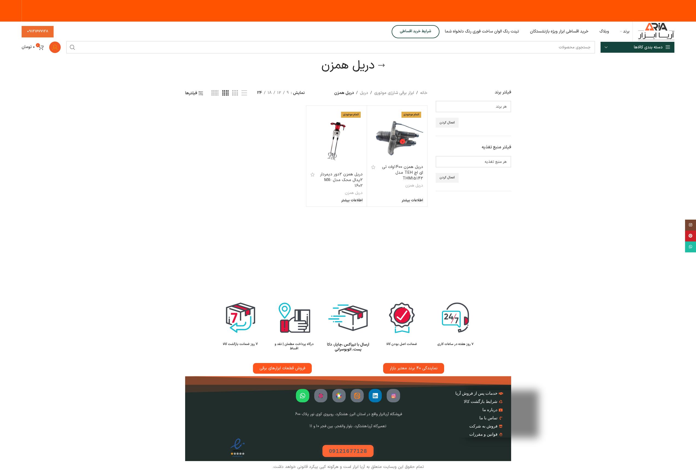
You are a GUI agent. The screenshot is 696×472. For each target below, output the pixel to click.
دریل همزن (414, 185)
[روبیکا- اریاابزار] (338, 395)
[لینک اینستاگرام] (690, 225)
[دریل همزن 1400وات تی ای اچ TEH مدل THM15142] (397, 136)
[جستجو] (72, 47)
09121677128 (37, 31)
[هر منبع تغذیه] (475, 162)
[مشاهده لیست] (244, 93)
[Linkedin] (375, 395)
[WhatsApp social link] (690, 246)
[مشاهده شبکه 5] (215, 93)
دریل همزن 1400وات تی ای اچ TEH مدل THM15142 (402, 173)
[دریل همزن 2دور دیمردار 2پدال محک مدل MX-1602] (336, 139)
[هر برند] (475, 107)
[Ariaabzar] (320, 395)
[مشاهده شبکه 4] (225, 93)
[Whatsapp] (302, 395)
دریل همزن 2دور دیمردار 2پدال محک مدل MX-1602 (341, 180)
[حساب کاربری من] (54, 47)
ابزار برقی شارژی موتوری (394, 93)
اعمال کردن (447, 122)
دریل (364, 93)
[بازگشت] (381, 65)
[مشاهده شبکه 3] (235, 93)
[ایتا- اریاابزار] (357, 395)
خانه (423, 93)
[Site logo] (656, 31)
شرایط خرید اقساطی (415, 31)
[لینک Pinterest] (690, 236)
